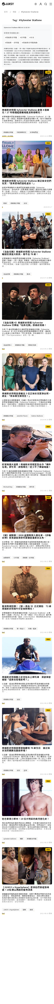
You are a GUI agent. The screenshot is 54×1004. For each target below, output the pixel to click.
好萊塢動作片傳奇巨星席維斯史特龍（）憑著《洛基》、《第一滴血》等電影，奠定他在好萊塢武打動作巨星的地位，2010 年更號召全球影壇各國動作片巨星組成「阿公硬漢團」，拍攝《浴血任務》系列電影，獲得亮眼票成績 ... (26, 262)
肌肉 (28, 274)
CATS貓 (16, 557)
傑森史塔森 (32, 345)
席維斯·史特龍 (28, 557)
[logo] (8, 4)
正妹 (25, 770)
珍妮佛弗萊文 (21, 132)
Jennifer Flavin (22, 416)
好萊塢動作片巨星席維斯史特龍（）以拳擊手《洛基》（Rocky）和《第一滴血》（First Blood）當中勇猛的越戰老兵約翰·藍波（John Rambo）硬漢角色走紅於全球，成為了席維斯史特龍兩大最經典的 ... (26, 616)
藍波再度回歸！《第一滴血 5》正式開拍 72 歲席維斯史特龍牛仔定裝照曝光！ (26, 607)
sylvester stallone (10, 839)
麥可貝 (32, 487)
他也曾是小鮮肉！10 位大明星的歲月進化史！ (25, 819)
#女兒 (31, 37)
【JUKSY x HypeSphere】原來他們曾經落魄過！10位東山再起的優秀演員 (25, 888)
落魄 (24, 910)
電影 (21, 839)
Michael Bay (8, 487)
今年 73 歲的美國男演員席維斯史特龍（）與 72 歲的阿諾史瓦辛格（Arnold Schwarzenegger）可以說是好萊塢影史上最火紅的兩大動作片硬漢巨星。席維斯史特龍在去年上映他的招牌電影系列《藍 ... (27, 474)
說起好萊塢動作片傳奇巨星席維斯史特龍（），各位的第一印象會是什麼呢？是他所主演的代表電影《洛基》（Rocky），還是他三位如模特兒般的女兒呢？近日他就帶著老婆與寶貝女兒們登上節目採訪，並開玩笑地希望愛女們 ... (27, 191)
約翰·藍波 (32, 628)
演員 (31, 910)
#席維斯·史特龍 (12, 42)
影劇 (5, 203)
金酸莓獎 (7, 557)
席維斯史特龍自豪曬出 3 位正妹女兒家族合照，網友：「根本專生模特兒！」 (26, 394)
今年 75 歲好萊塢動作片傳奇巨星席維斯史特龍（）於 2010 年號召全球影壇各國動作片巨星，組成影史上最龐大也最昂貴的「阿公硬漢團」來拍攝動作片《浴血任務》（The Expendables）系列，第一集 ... (26, 332)
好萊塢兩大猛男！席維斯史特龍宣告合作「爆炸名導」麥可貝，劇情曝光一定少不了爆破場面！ (26, 465)
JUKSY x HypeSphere (11, 910)
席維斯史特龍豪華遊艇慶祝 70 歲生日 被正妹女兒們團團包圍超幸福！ (26, 749)
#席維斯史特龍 (11, 37)
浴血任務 (7, 274)
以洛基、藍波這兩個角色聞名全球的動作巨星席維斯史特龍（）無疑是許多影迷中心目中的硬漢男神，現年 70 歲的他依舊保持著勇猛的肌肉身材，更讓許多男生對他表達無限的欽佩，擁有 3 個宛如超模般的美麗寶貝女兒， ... (26, 687)
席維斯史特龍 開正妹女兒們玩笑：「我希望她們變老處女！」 (26, 182)
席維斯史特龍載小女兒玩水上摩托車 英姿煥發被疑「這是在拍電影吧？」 (26, 678)
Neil (3, 349)
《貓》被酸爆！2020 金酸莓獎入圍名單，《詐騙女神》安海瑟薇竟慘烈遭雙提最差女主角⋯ (26, 536)
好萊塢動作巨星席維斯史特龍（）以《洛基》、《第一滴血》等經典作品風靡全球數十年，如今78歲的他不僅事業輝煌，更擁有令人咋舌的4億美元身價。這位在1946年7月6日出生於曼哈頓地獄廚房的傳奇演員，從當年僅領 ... (27, 119)
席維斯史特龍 (8, 132)
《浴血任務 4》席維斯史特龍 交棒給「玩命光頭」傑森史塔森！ (24, 323)
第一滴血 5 (20, 628)
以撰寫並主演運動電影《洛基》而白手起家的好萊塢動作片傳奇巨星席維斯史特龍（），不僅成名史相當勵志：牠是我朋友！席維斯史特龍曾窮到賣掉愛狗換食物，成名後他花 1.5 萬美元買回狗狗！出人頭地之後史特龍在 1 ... (26, 403)
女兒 (25, 203)
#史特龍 (23, 37)
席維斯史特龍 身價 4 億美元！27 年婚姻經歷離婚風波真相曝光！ (25, 111)
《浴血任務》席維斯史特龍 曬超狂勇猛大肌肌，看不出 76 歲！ (26, 252)
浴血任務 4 (7, 345)
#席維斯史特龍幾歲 (30, 42)
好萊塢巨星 (34, 132)
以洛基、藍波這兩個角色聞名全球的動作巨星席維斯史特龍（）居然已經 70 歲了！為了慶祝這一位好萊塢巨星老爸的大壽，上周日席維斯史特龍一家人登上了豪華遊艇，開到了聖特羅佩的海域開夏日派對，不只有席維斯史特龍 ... (27, 758)
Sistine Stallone (37, 416)
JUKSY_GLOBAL (7, 136)
